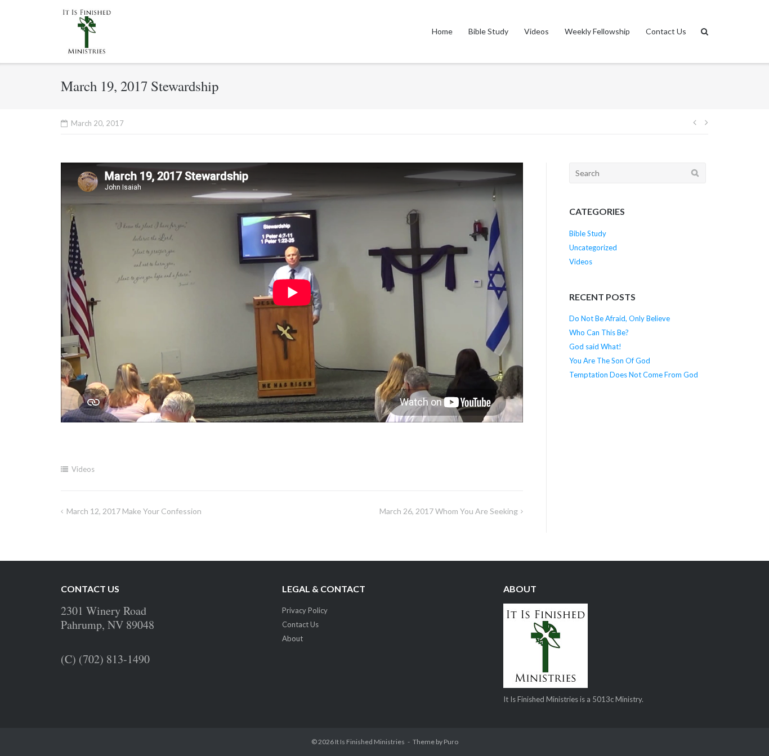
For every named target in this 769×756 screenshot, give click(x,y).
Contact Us (666, 31)
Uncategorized (593, 247)
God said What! (595, 346)
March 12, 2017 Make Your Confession (134, 511)
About (292, 638)
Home (442, 31)
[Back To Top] (741, 729)
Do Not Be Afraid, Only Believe (619, 318)
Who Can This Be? (599, 332)
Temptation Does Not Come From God (633, 374)
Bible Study (488, 31)
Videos (536, 31)
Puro (451, 741)
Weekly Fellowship (597, 31)
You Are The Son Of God (609, 360)
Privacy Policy (305, 610)
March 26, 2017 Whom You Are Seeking (448, 511)
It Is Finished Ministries (370, 741)
